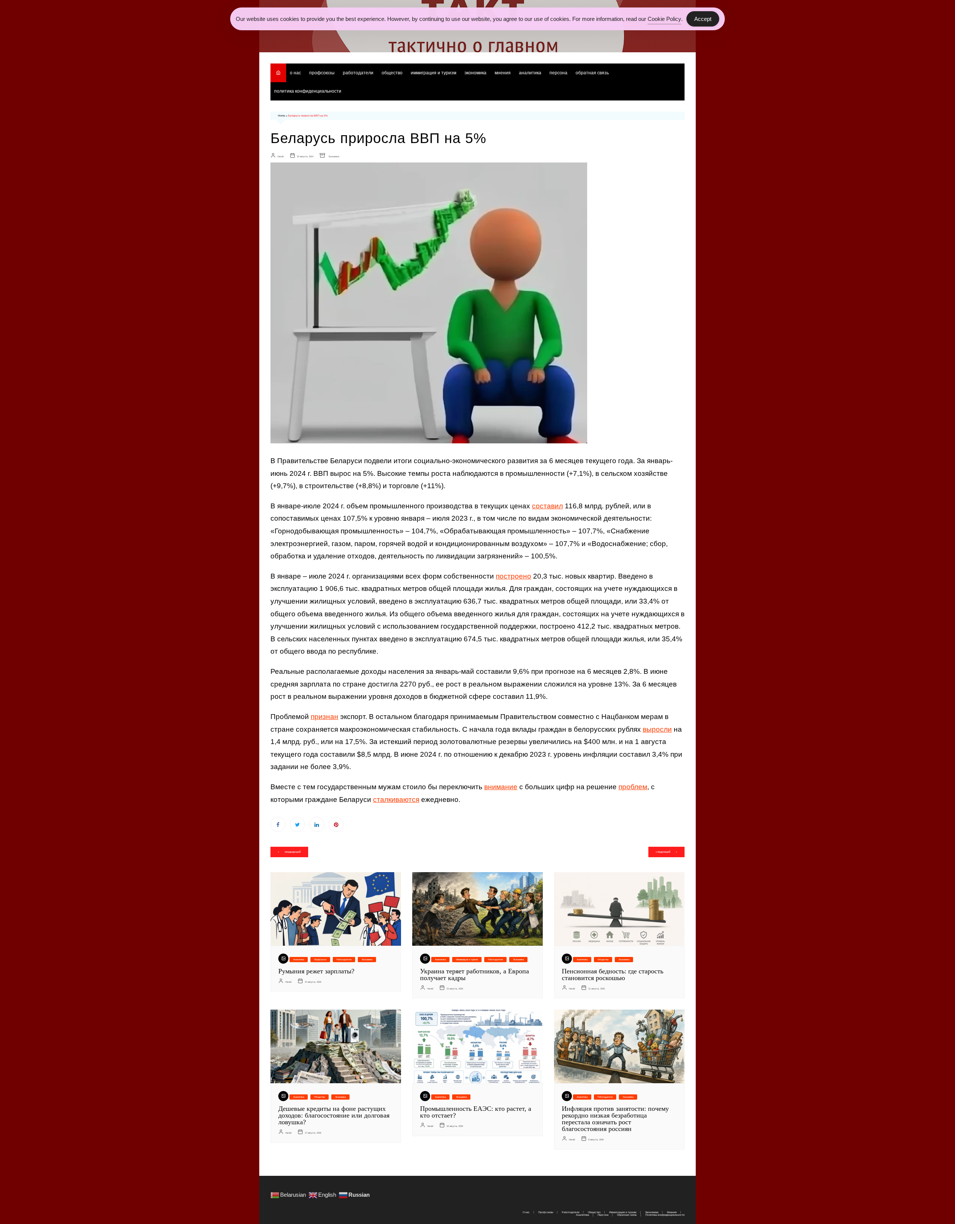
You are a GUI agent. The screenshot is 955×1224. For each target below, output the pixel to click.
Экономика (475, 72)
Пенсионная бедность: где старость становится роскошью (612, 974)
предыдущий (293, 851)
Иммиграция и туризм (433, 72)
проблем (633, 787)
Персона (558, 72)
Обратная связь (592, 72)
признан (324, 717)
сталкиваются (396, 799)
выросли (657, 729)
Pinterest (336, 824)
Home (281, 115)
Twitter (297, 824)
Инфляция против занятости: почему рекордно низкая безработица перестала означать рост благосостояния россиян (615, 1118)
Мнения (503, 72)
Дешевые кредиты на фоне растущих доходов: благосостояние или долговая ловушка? (333, 1115)
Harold (281, 156)
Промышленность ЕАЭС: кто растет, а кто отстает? (475, 1112)
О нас (295, 72)
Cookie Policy (664, 19)
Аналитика (530, 72)
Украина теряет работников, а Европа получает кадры (474, 974)
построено (513, 576)
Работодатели (358, 72)
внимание (500, 787)
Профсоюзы (322, 72)
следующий (663, 851)
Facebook (277, 824)
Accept (702, 19)
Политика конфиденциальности (307, 91)
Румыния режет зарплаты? (316, 971)
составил (547, 506)
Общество (392, 72)
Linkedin (316, 824)
